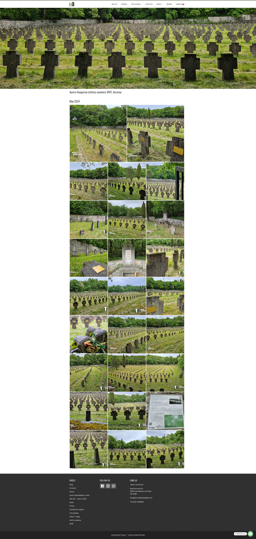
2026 (71, 524)
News (72, 502)
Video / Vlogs (75, 516)
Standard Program (77, 509)
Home (72, 492)
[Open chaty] (250, 533)
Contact (159, 4)
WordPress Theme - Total (121, 535)
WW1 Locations (136, 4)
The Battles (148, 4)
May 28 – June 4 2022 (78, 499)
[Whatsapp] (113, 486)
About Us (114, 4)
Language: (179, 4)
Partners (169, 4)
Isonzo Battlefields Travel (79, 495)
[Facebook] (102, 486)
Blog (71, 484)
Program (123, 4)
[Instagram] (108, 486)
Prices (72, 506)
